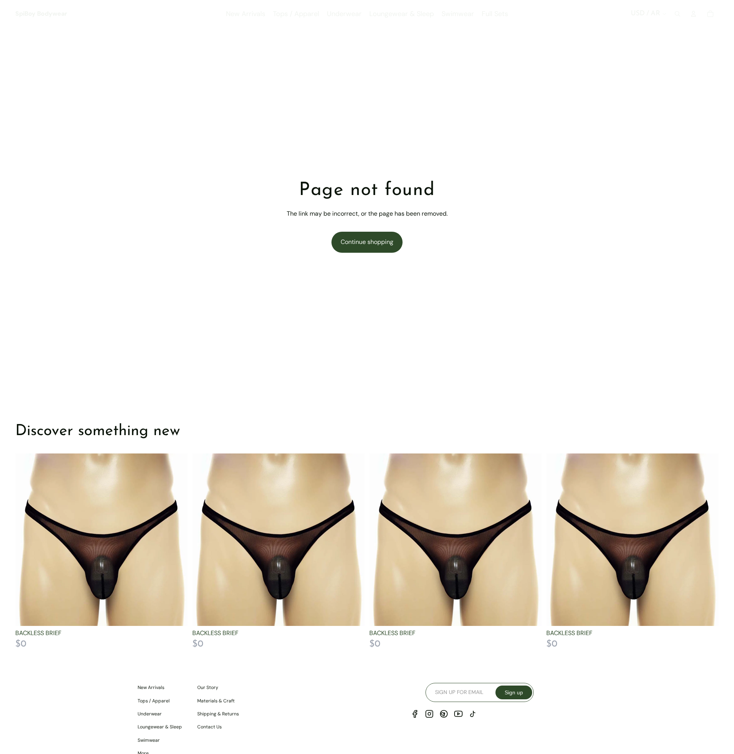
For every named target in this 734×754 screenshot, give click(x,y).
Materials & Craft (216, 701)
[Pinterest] (444, 714)
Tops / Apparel (154, 701)
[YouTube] (458, 714)
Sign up (514, 692)
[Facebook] (415, 714)
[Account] (693, 13)
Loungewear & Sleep (160, 727)
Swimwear (149, 740)
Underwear (150, 714)
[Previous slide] (26, 539)
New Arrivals (151, 687)
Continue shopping (367, 242)
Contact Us (209, 727)
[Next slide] (176, 539)
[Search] (677, 13)
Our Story (207, 687)
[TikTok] (473, 714)
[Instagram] (429, 714)
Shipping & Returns (218, 714)
